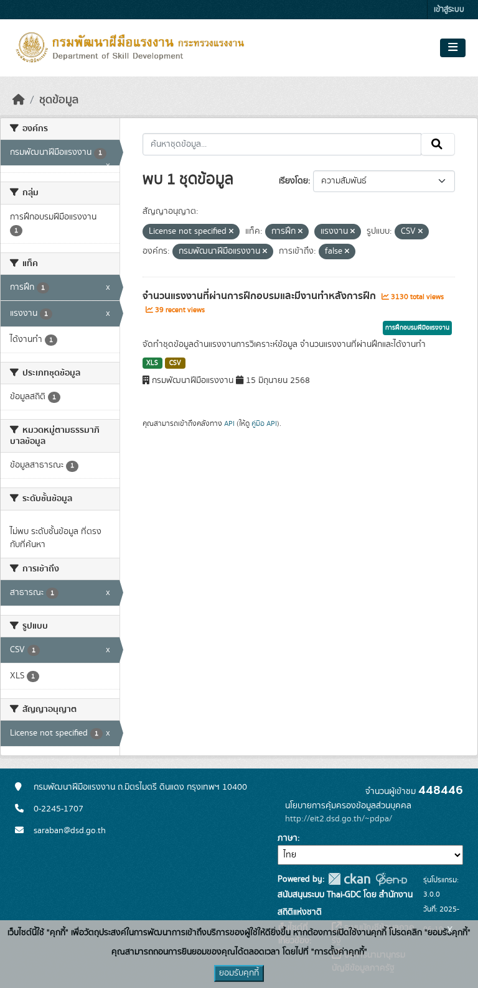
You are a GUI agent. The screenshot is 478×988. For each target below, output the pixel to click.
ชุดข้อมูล (58, 100)
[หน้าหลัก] (18, 100)
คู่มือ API (264, 423)
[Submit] (438, 144)
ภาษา (288, 838)
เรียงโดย (293, 181)
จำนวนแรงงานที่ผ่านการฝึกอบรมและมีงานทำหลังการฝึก (260, 296)
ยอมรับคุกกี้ (239, 973)
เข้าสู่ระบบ (449, 10)
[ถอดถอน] (231, 232)
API (229, 423)
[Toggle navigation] (453, 48)
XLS (152, 363)
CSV (175, 363)
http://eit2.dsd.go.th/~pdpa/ (338, 819)
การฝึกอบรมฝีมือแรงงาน (417, 327)
